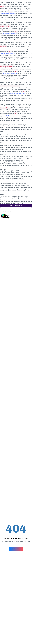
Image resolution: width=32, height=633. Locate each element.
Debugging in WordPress (7, 13)
